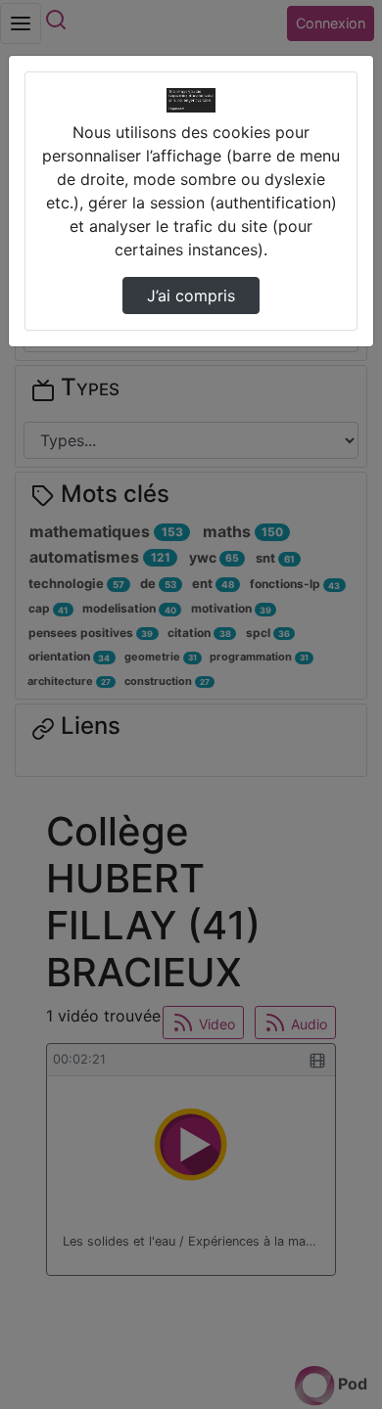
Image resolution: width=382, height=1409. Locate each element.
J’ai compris (191, 295)
